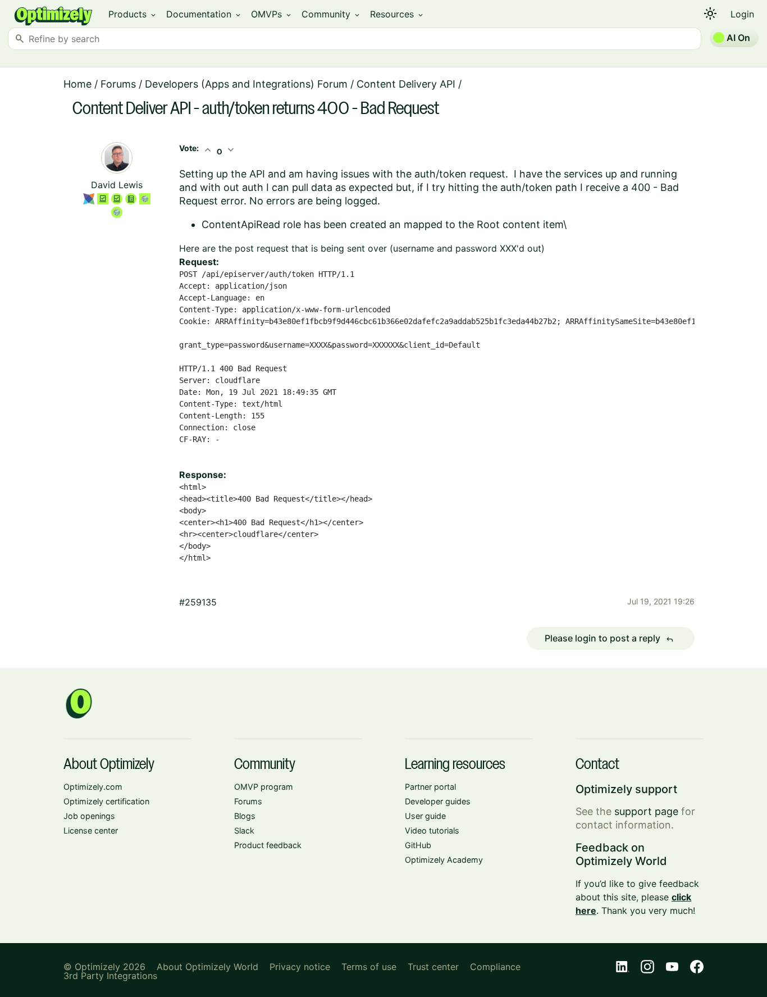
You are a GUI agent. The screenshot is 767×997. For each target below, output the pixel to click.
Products (132, 14)
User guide (425, 816)
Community (331, 14)
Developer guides (438, 801)
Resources (397, 14)
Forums (118, 84)
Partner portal (430, 786)
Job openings (89, 816)
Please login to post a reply (609, 638)
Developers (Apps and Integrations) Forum (246, 84)
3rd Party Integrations (110, 975)
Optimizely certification (106, 801)
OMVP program (263, 786)
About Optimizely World (207, 966)
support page (646, 811)
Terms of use (368, 966)
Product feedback (268, 845)
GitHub (418, 845)
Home (77, 84)
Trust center (433, 966)
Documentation (204, 14)
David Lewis (117, 184)
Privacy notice (300, 966)
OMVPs (272, 14)
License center (90, 830)
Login (742, 14)
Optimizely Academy (444, 859)
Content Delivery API (406, 84)
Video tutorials (432, 830)
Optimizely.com (92, 786)
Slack (244, 830)
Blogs (244, 816)
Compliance (495, 966)
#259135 (198, 602)
